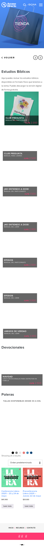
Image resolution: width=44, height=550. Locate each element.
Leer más (7, 506)
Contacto (31, 528)
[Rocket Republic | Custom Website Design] (22, 544)
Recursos (20, 528)
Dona (33, 5)
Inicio (11, 528)
